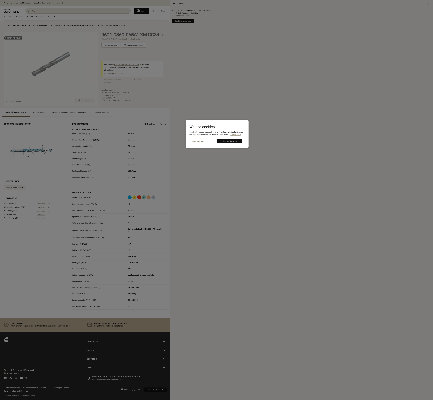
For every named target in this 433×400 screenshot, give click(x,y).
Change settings (197, 141)
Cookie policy (235, 135)
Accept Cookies (230, 141)
